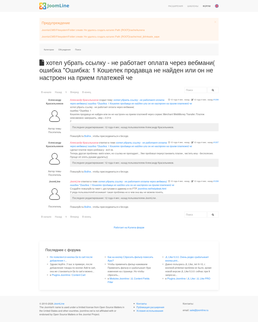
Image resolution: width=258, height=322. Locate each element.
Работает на (120, 227)
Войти (87, 136)
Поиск (78, 49)
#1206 (216, 99)
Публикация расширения (150, 307)
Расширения (175, 5)
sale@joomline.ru (199, 310)
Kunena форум (136, 227)
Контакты (141, 303)
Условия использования (149, 310)
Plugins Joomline (61, 275)
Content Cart (78, 275)
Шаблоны (192, 5)
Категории (49, 49)
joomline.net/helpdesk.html (152, 188)
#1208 (216, 181)
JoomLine (59, 303)
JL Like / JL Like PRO (198, 278)
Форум (207, 5)
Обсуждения (64, 49)
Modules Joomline (119, 278)
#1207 (216, 142)
